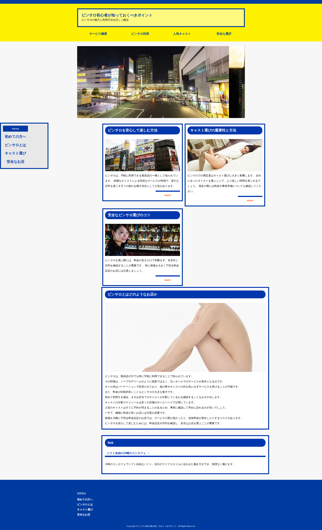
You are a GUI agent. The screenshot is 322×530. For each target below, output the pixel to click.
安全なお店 (15, 162)
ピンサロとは (15, 145)
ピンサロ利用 (140, 33)
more (168, 195)
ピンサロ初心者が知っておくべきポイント (117, 15)
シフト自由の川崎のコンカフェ (126, 453)
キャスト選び (15, 153)
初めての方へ (15, 137)
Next (240, 82)
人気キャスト (182, 33)
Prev (82, 82)
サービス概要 (98, 33)
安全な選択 (224, 33)
